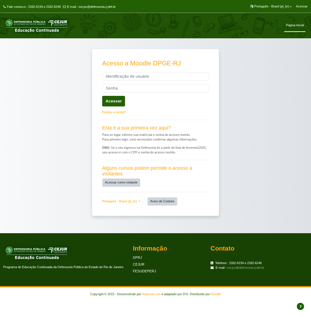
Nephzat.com (151, 294)
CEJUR (138, 264)
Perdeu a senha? (114, 112)
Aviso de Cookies (162, 201)
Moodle (216, 294)
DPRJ (137, 257)
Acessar (302, 6)
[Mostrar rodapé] (300, 306)
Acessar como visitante (121, 182)
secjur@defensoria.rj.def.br (97, 6)
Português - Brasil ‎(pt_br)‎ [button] (120, 201)
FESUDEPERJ (144, 271)
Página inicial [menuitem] (295, 25)
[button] (271, 6)
